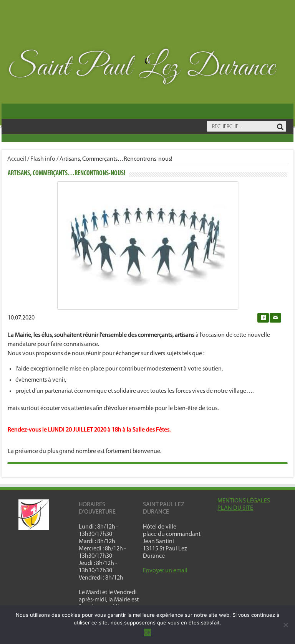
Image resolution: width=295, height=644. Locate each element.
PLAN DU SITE (235, 508)
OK (147, 632)
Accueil (16, 159)
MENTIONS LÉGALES (243, 501)
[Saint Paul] (147, 68)
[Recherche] (280, 127)
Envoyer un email (165, 571)
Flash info (42, 159)
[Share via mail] (275, 318)
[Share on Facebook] (263, 318)
